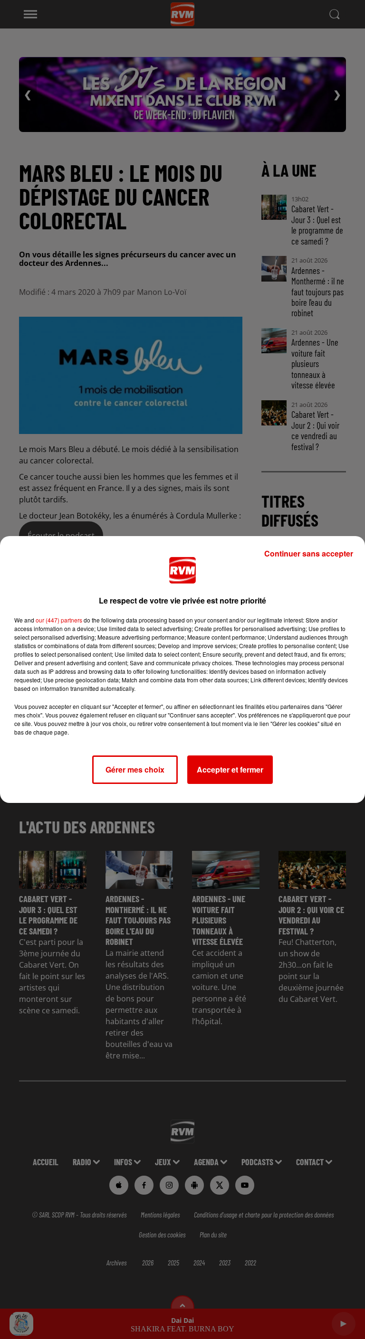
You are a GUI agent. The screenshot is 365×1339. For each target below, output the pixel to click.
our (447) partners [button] (59, 620)
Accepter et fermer (230, 769)
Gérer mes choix (135, 769)
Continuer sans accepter (308, 553)
